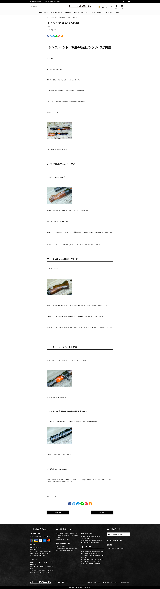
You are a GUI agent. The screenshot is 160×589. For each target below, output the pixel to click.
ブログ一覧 (49, 29)
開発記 (55, 29)
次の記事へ (102, 512)
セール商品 (109, 12)
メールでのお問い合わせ (116, 534)
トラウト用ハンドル (55, 12)
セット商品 (100, 12)
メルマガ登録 (106, 582)
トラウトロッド (43, 12)
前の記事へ (58, 512)
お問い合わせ (97, 582)
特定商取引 (114, 582)
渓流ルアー (84, 12)
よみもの (117, 12)
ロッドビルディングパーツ (70, 12)
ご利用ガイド (89, 582)
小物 (92, 12)
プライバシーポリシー (124, 582)
